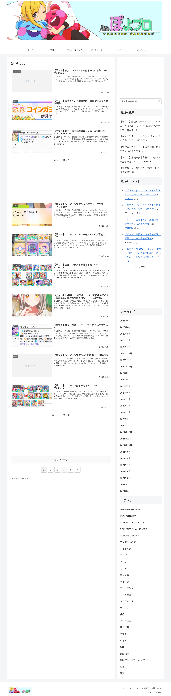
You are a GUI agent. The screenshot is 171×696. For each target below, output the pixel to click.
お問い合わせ (156, 688)
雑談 (122, 673)
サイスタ (124, 581)
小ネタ (123, 640)
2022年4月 (125, 406)
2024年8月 (125, 379)
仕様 (122, 614)
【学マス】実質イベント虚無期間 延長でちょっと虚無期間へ (140, 149)
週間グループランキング (132, 660)
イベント (124, 562)
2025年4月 (125, 327)
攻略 (122, 647)
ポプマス (124, 608)
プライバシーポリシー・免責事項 (135, 688)
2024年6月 (125, 393)
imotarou (129, 198)
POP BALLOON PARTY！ (133, 522)
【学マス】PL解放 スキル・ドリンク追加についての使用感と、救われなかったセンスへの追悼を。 (143, 253)
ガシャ (123, 568)
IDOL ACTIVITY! (128, 516)
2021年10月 (126, 445)
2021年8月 (125, 458)
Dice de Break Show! (130, 509)
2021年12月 (126, 432)
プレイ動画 (125, 594)
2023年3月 (125, 399)
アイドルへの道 (128, 542)
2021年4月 (125, 484)
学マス (123, 634)
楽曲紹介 (124, 653)
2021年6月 (125, 471)
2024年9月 (125, 373)
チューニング (127, 588)
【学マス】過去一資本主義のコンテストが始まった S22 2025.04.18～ (140, 159)
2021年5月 (125, 478)
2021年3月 (125, 491)
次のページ (61, 459)
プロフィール (127, 601)
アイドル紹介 (127, 549)
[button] (159, 101)
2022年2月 (125, 419)
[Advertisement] (61, 179)
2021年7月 (125, 465)
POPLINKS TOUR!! (130, 535)
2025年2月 (125, 340)
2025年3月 (125, 334)
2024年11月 (126, 360)
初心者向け (125, 621)
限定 (122, 667)
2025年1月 (125, 347)
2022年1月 (125, 425)
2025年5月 (125, 320)
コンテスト (125, 575)
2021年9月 (125, 452)
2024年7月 (125, 386)
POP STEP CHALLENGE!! (133, 529)
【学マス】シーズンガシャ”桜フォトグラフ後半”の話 (139, 170)
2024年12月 (126, 353)
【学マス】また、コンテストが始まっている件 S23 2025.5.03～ (140, 138)
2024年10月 (126, 366)
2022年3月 (125, 412)
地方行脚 (124, 627)
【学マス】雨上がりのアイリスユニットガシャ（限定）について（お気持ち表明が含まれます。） (140, 125)
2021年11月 (126, 438)
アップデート (127, 555)
